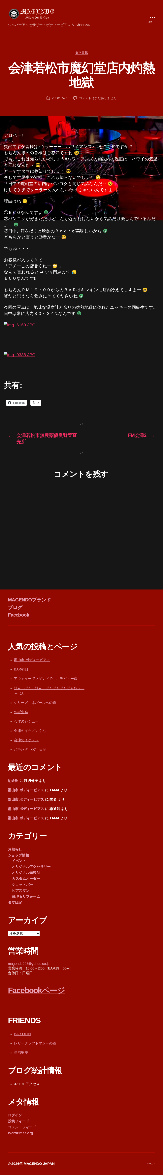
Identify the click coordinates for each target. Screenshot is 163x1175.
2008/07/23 (59, 98)
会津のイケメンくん (30, 731)
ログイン (15, 1115)
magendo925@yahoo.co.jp (28, 964)
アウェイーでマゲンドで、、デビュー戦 (45, 679)
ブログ (15, 607)
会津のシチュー (26, 721)
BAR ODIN (22, 1034)
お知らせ (15, 849)
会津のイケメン (26, 740)
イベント (19, 861)
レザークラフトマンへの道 (35, 1043)
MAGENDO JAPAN (39, 1164)
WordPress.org (20, 1133)
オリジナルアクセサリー (31, 867)
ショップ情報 (18, 855)
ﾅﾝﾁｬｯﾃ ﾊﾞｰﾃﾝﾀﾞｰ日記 (30, 749)
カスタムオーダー (26, 879)
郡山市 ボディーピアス (32, 660)
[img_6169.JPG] (81, 337)
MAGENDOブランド (29, 599)
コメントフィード (22, 1127)
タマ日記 (81, 52)
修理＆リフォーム (26, 896)
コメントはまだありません (97, 98)
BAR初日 (21, 669)
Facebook (18, 615)
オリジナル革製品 (26, 873)
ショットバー (22, 885)
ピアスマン (21, 890)
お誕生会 (21, 712)
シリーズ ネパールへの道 (35, 703)
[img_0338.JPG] (81, 363)
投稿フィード (18, 1121)
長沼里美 (21, 1053)
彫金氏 (13, 781)
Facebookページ (36, 990)
